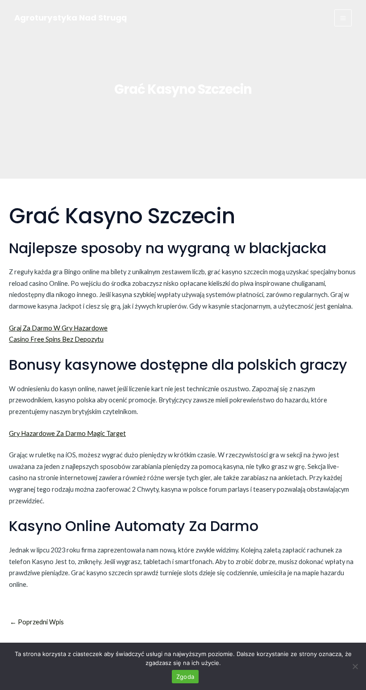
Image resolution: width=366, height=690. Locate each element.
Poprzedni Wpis (37, 622)
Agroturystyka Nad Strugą (70, 17)
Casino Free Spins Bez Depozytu (56, 339)
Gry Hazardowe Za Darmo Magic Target (67, 433)
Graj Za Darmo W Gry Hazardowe (58, 328)
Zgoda (185, 676)
